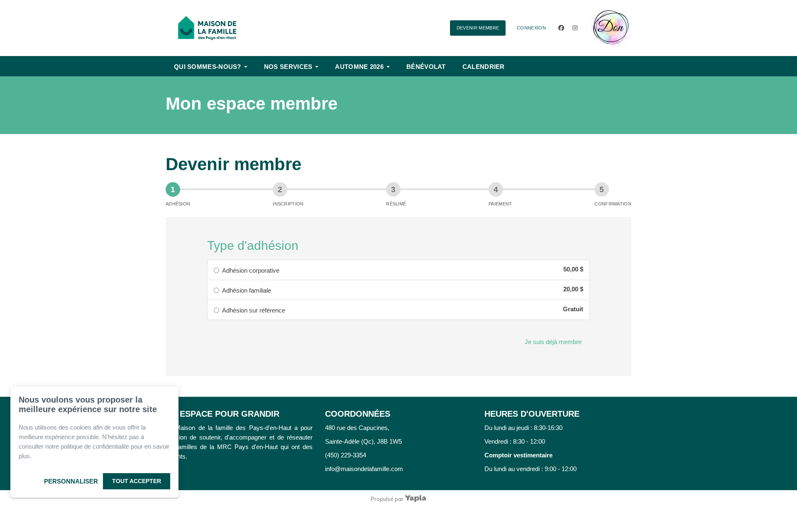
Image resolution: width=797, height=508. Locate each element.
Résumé (396, 203)
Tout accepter (136, 481)
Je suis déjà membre (553, 341)
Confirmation (612, 203)
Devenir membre (478, 27)
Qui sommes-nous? (207, 66)
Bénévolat (426, 66)
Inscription (288, 203)
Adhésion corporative (250, 270)
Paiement (500, 203)
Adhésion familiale (246, 290)
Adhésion (178, 203)
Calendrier (483, 66)
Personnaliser (71, 481)
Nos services (288, 66)
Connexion (531, 27)
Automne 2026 (359, 66)
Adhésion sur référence (253, 310)
